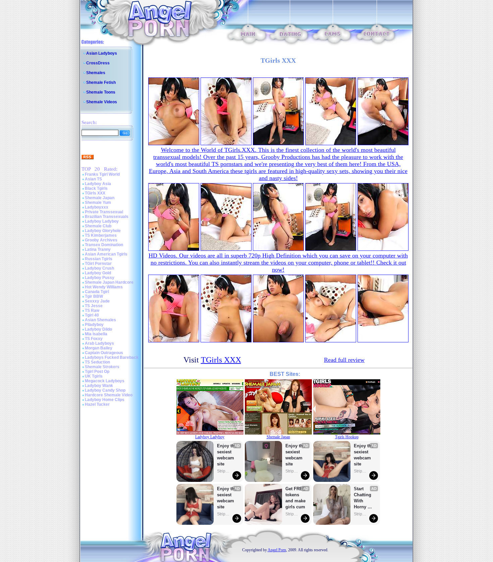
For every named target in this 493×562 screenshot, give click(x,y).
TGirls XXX (95, 193)
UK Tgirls (94, 376)
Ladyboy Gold (98, 273)
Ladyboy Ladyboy (102, 221)
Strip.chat (223, 471)
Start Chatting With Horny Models (363, 498)
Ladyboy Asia (98, 183)
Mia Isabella (96, 334)
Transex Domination (104, 244)
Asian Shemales (100, 320)
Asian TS (93, 179)
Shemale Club (98, 226)
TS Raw (92, 310)
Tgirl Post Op (97, 371)
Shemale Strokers (102, 366)
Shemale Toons (100, 92)
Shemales (95, 72)
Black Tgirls (96, 188)
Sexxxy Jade (97, 301)
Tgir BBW (94, 296)
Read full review (344, 359)
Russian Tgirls (98, 259)
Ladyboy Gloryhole (103, 230)
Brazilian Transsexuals (106, 216)
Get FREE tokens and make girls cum (295, 497)
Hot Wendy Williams (104, 287)
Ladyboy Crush (99, 268)
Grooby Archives (101, 240)
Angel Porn (277, 550)
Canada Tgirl (97, 291)
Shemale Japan (99, 197)
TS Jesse (94, 305)
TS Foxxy (94, 338)
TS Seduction (97, 362)
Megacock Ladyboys (104, 381)
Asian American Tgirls (106, 254)
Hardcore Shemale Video (108, 395)
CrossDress (98, 63)
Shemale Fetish (101, 82)
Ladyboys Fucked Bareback (112, 357)
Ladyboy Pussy (99, 277)
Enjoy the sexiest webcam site (227, 454)
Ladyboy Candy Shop (105, 390)
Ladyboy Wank (99, 385)
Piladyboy (94, 324)
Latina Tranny (98, 249)
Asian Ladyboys (101, 53)
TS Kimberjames (101, 235)
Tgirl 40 (92, 315)
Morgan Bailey (98, 348)
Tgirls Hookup (347, 437)
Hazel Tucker (97, 404)
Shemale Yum (98, 202)
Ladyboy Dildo (98, 329)
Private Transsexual (104, 212)
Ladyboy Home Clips (104, 399)
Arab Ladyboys (99, 343)
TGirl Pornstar (98, 263)
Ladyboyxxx (96, 207)
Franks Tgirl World (102, 174)
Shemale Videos (101, 102)
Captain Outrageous (104, 352)
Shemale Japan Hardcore (109, 282)
